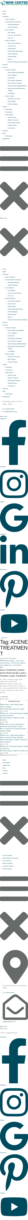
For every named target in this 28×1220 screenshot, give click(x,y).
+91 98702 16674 (9, 409)
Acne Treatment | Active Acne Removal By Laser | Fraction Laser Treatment (13, 673)
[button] (3, 218)
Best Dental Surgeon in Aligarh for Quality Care (13, 750)
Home (1, 658)
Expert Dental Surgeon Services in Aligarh (12, 709)
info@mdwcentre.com (10, 411)
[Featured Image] (14, 665)
